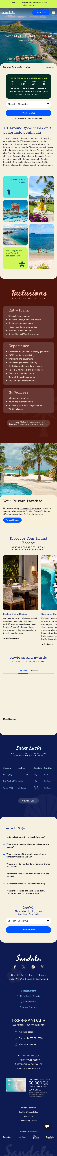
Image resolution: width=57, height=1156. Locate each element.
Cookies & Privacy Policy (28, 1112)
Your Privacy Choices (28, 1120)
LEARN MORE (34, 1090)
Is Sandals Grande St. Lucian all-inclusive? (25, 837)
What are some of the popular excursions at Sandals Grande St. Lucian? (26, 855)
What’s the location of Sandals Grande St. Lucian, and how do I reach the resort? (25, 892)
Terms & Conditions (28, 1108)
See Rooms (48, 644)
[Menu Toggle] (53, 12)
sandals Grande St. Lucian (16, 67)
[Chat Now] (47, 1126)
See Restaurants (12, 638)
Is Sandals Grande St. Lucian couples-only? (26, 884)
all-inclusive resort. (15, 633)
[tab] (23, 670)
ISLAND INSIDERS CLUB (29, 1056)
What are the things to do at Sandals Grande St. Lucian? (28, 845)
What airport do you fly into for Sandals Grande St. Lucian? (28, 865)
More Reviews (9, 719)
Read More (22, 706)
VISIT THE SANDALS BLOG (29, 1068)
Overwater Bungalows (30, 508)
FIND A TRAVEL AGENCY (30, 1060)
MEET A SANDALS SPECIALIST (29, 1064)
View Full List (28, 801)
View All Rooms (12, 520)
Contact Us (28, 1116)
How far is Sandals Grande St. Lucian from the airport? (27, 875)
